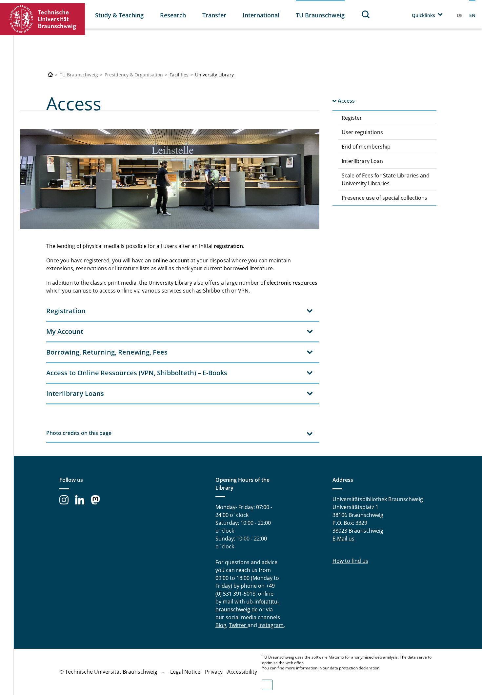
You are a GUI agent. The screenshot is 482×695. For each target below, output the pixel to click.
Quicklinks (423, 15)
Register (352, 117)
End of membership (366, 146)
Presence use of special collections (384, 197)
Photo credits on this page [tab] (78, 433)
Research (173, 15)
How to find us (350, 560)
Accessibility (242, 671)
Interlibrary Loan (362, 161)
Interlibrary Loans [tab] (75, 393)
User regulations (362, 132)
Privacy (214, 671)
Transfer (214, 15)
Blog (220, 625)
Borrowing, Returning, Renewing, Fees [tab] (107, 352)
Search (366, 14)
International (261, 15)
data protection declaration (354, 668)
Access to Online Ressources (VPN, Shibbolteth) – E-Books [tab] (136, 372)
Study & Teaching (119, 15)
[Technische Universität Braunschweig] (42, 19)
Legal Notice (185, 671)
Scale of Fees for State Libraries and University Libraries (386, 179)
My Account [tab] (64, 331)
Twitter (238, 625)
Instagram (271, 625)
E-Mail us (343, 538)
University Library (214, 75)
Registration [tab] (66, 310)
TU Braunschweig (320, 15)
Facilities (179, 75)
